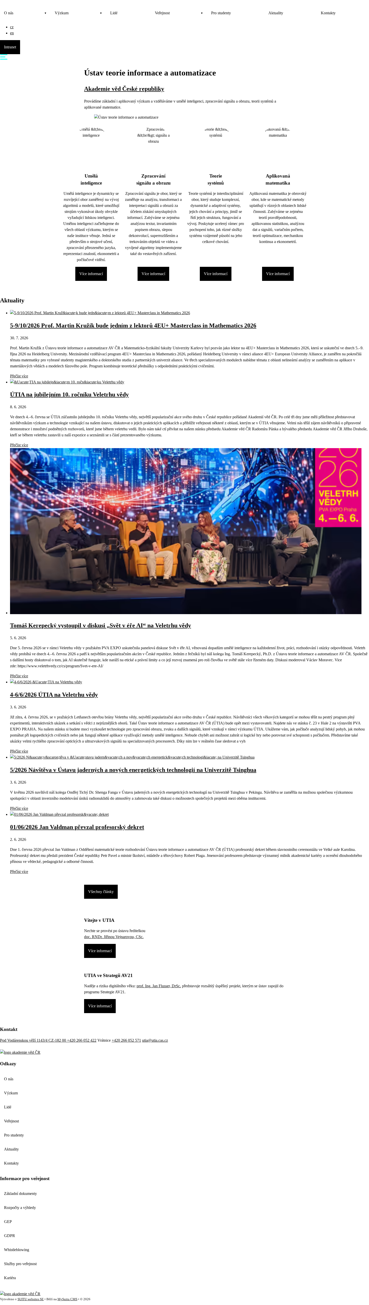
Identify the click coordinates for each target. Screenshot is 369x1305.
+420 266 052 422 (81, 1040)
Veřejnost (162, 13)
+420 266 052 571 (126, 1040)
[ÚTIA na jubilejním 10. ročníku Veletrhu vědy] (67, 382)
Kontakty (328, 13)
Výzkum (62, 13)
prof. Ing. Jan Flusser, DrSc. (159, 986)
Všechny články (101, 891)
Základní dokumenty (20, 1193)
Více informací (91, 274)
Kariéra (10, 1278)
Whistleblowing (16, 1250)
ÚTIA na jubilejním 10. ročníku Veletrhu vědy (69, 394)
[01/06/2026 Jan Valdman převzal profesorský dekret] (59, 814)
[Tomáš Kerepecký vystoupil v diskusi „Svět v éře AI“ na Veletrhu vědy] (185, 613)
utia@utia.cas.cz (155, 1040)
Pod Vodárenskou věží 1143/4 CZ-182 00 (33, 1040)
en (12, 33)
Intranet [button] (10, 47)
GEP (8, 1221)
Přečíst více (19, 376)
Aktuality (275, 13)
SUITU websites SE (31, 1299)
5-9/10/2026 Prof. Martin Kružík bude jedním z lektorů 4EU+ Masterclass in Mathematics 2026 (133, 325)
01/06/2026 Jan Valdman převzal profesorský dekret (77, 827)
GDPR (9, 1236)
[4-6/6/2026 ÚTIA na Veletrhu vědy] (46, 682)
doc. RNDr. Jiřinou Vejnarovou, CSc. (114, 937)
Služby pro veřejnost (20, 1264)
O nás (8, 13)
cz (12, 27)
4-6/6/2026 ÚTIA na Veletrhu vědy (54, 694)
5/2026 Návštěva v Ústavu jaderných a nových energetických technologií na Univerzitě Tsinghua (133, 770)
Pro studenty (221, 13)
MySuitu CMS (67, 1299)
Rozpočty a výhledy (20, 1207)
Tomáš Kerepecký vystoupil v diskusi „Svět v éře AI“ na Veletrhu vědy (100, 625)
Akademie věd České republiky (124, 89)
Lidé (113, 13)
